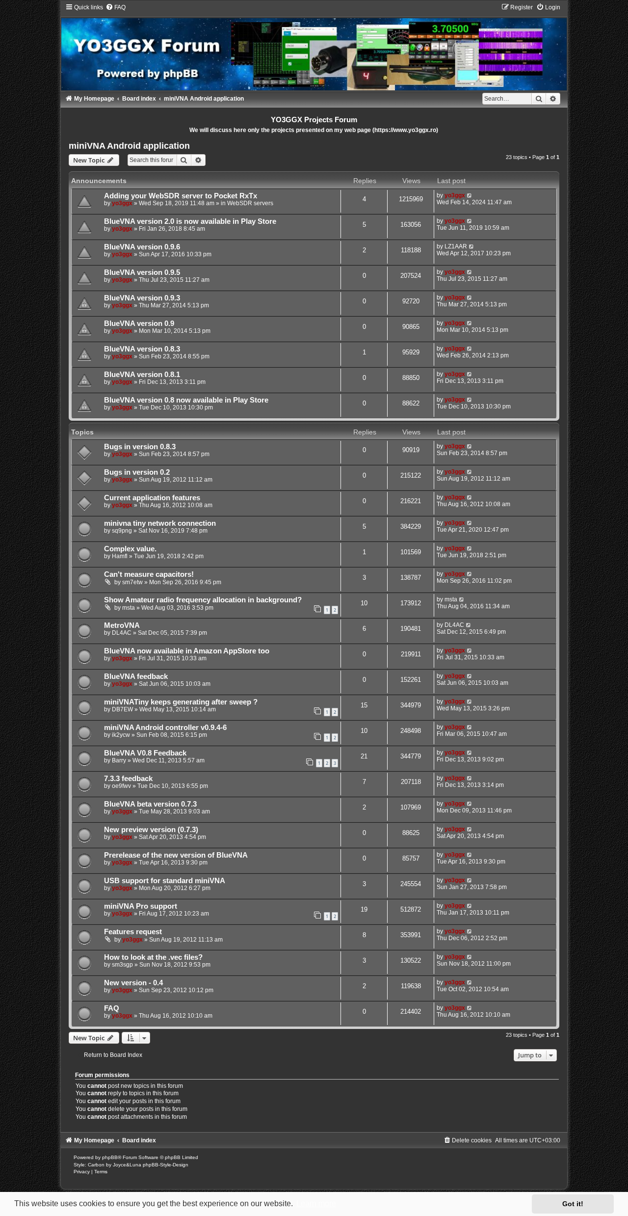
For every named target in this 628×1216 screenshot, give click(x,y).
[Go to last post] (470, 195)
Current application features (152, 498)
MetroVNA (122, 625)
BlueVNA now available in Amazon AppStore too (186, 651)
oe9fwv (121, 786)
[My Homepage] (314, 46)
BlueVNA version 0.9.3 (142, 298)
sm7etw (132, 582)
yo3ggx (122, 203)
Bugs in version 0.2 (137, 472)
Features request (133, 932)
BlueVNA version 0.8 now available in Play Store (186, 400)
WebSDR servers (250, 203)
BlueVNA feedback (136, 676)
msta (128, 607)
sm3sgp (122, 964)
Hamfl (120, 556)
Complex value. (130, 549)
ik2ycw (121, 734)
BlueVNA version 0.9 (139, 323)
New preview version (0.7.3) (151, 830)
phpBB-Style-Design (165, 1164)
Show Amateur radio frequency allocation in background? (203, 600)
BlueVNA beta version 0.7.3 (150, 804)
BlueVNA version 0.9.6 (142, 247)
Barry (119, 760)
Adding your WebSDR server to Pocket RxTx (180, 196)
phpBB (110, 1157)
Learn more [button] (316, 1203)
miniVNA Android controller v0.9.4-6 (165, 727)
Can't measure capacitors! (149, 574)
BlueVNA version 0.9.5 (142, 272)
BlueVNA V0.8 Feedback (145, 753)
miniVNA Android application (129, 146)
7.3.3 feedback (128, 779)
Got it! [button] (572, 1204)
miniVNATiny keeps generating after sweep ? (181, 702)
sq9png (122, 530)
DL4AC (121, 632)
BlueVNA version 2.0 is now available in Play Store (190, 221)
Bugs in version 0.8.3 (140, 447)
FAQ (111, 1008)
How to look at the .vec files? (153, 957)
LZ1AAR (456, 246)
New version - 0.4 (133, 983)
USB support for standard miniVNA (164, 881)
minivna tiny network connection (160, 523)
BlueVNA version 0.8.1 (142, 374)
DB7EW (122, 709)
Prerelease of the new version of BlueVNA (176, 855)
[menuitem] (115, 7)
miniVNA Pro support (140, 906)
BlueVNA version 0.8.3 (142, 349)
